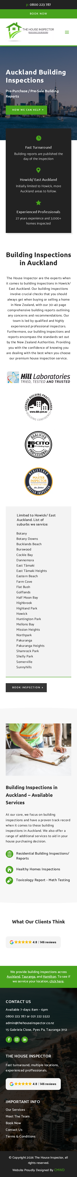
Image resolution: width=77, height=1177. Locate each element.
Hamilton (49, 976)
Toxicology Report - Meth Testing (43, 880)
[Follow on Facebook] (9, 1039)
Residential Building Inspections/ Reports (42, 856)
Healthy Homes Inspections (38, 869)
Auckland (13, 976)
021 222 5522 (40, 1016)
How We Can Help (26, 110)
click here (57, 981)
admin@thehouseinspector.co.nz (30, 1023)
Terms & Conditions (20, 1136)
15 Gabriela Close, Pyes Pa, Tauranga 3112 (36, 1030)
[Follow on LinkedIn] (25, 1039)
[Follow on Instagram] (17, 1039)
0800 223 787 (40, 5)
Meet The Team (18, 1116)
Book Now (38, 14)
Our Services (15, 1110)
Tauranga (28, 976)
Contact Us (14, 1130)
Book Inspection (26, 688)
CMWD (59, 1170)
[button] (33, 942)
